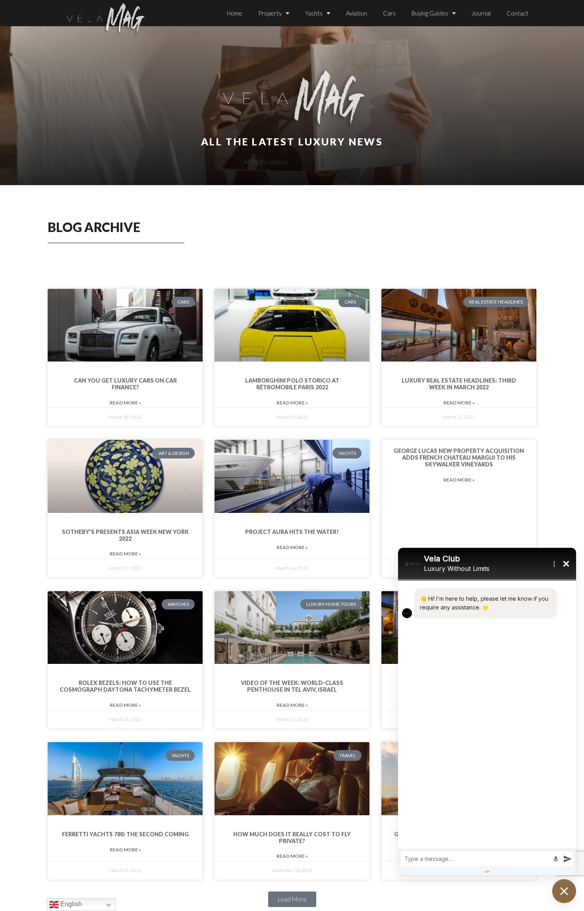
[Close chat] (564, 891)
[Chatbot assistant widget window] (487, 711)
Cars (389, 13)
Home (234, 13)
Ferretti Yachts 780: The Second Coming (125, 834)
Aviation (356, 13)
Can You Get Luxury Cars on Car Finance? (125, 384)
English (70, 904)
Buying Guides (430, 13)
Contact (517, 13)
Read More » (125, 403)
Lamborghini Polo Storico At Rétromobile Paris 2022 (292, 384)
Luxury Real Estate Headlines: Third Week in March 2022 (459, 384)
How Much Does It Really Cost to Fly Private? (292, 837)
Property (270, 13)
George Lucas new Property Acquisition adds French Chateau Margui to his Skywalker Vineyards (459, 457)
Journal (481, 13)
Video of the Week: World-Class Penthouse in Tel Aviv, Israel (292, 686)
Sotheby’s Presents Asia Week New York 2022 (125, 535)
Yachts (314, 13)
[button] (292, 899)
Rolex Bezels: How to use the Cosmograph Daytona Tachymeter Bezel (125, 686)
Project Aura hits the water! (292, 531)
